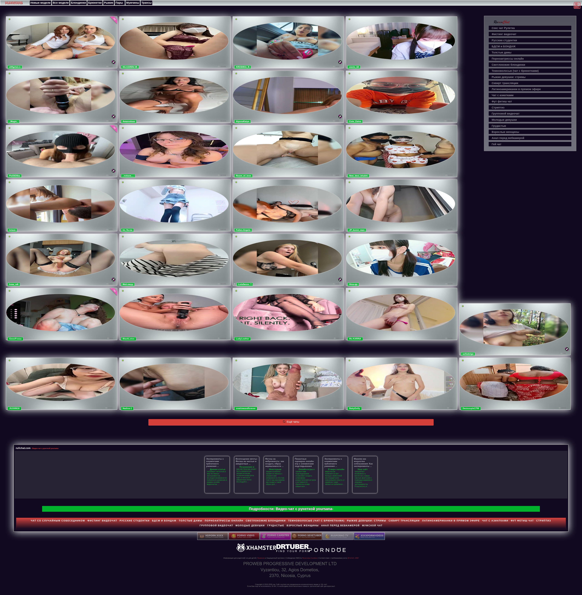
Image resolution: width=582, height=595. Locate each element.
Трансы (146, 2)
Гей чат (496, 144)
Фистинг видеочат (504, 34)
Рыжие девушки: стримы (508, 77)
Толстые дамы (501, 52)
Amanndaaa (129, 121)
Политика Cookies (309, 558)
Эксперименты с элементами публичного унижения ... (215, 462)
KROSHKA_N (242, 67)
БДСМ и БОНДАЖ (503, 46)
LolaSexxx (243, 284)
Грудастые (499, 125)
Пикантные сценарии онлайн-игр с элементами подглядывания (304, 462)
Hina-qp (353, 284)
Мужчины (132, 2)
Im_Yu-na (127, 230)
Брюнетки (95, 2)
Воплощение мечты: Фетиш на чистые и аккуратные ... (247, 461)
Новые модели (40, 2)
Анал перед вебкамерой (508, 138)
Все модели (61, 2)
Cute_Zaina (355, 121)
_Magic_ (13, 121)
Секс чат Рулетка (503, 28)
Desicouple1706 (471, 408)
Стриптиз (498, 107)
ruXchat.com (23, 448)
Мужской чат (372, 525)
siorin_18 (354, 67)
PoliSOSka (14, 175)
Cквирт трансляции (505, 83)
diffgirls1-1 (14, 67)
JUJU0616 (14, 408)
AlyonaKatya (242, 121)
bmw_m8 (13, 284)
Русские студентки (504, 40)
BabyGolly (354, 408)
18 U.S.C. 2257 (353, 558)
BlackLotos (128, 338)
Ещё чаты (292, 421)
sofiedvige (468, 354)
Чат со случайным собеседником (58, 520)
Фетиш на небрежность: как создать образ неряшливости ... (274, 462)
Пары (119, 2)
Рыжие (108, 2)
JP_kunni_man (357, 230)
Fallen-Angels (243, 230)
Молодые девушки (504, 119)
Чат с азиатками (502, 95)
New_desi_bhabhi (358, 175)
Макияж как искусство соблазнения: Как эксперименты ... (363, 462)
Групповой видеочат (506, 113)
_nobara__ (128, 175)
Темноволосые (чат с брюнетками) (515, 70)
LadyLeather (242, 338)
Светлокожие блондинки (508, 64)
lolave (12, 230)
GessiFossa (15, 338)
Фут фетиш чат (502, 101)
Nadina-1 (127, 408)
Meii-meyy (128, 284)
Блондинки (78, 2)
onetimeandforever (246, 408)
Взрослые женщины (505, 131)
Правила (261, 558)
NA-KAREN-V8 (130, 67)
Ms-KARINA (355, 338)
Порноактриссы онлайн (508, 58)
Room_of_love (243, 175)
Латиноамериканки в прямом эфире (516, 89)
